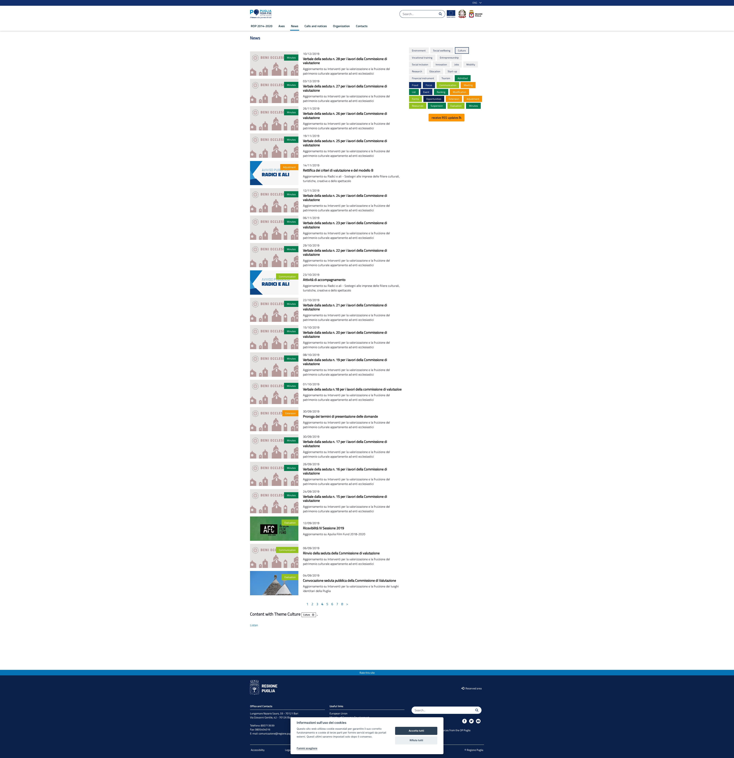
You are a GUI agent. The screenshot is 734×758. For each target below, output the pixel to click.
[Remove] (313, 615)
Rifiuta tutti (416, 740)
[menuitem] (261, 26)
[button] (476, 3)
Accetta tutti (416, 730)
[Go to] (261, 14)
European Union (339, 713)
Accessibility (258, 750)
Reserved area (473, 688)
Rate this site (367, 673)
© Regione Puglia (473, 750)
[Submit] (440, 14)
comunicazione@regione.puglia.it (277, 733)
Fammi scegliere (307, 748)
